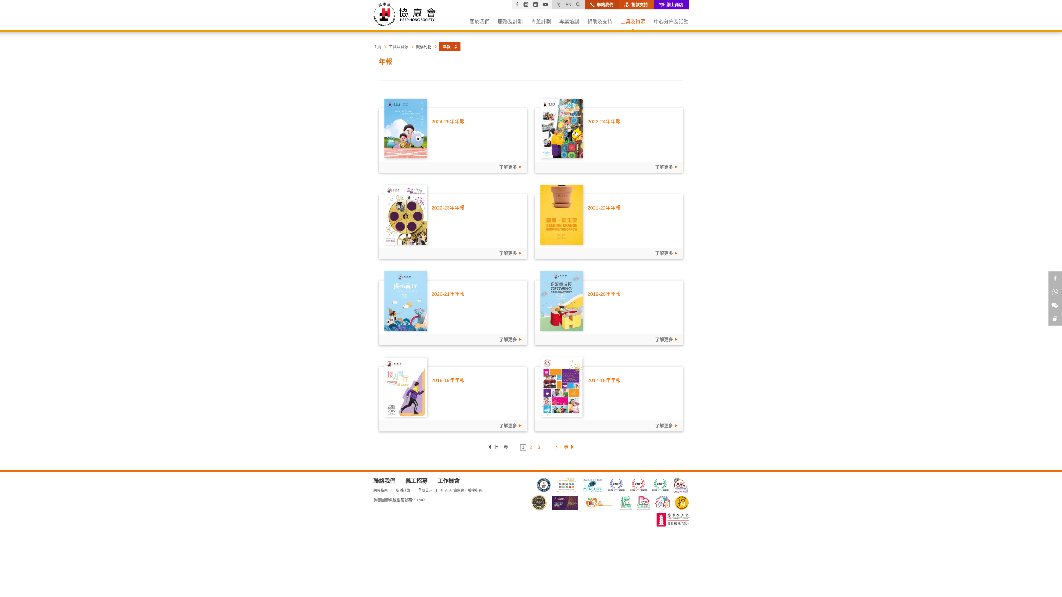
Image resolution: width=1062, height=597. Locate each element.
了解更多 (508, 167)
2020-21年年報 (448, 294)
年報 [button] (447, 46)
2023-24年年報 (604, 121)
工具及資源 (398, 46)
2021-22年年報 (604, 208)
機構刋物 (423, 46)
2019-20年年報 (604, 294)
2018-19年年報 (448, 380)
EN (568, 4)
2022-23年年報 (448, 208)
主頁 (377, 46)
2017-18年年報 (604, 380)
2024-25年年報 (448, 121)
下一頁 (561, 447)
